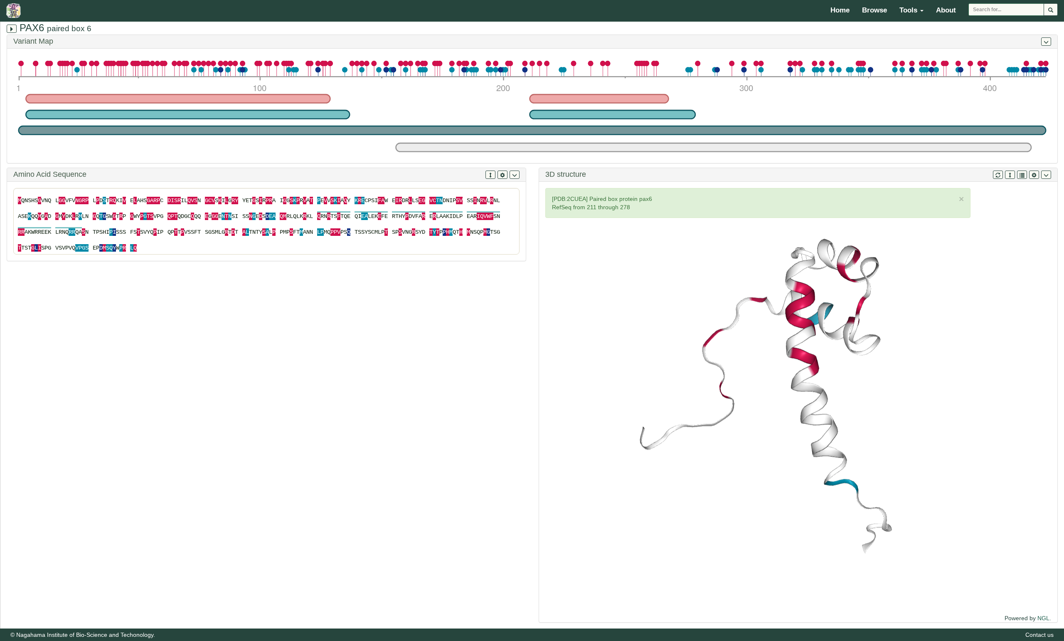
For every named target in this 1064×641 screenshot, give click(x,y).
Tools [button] (909, 10)
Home (840, 10)
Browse (874, 10)
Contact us (1039, 634)
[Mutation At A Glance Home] (15, 10)
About (946, 10)
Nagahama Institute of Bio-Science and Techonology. (85, 634)
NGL (1043, 618)
